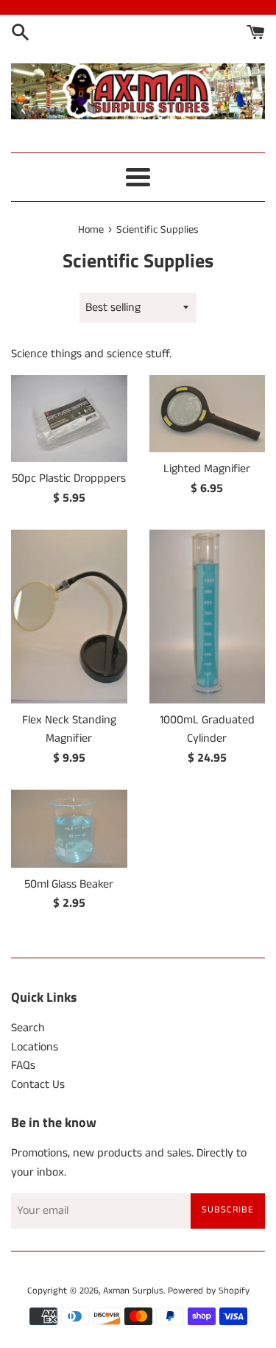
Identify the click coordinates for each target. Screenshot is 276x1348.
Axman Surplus (133, 1290)
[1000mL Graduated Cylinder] (207, 616)
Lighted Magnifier (206, 468)
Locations (34, 1047)
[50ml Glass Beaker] (69, 828)
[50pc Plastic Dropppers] (69, 418)
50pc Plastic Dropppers (69, 478)
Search (28, 1027)
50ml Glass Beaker (68, 884)
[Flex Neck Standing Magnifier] (69, 616)
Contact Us (38, 1084)
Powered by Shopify (209, 1290)
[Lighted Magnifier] (207, 413)
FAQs (23, 1065)
